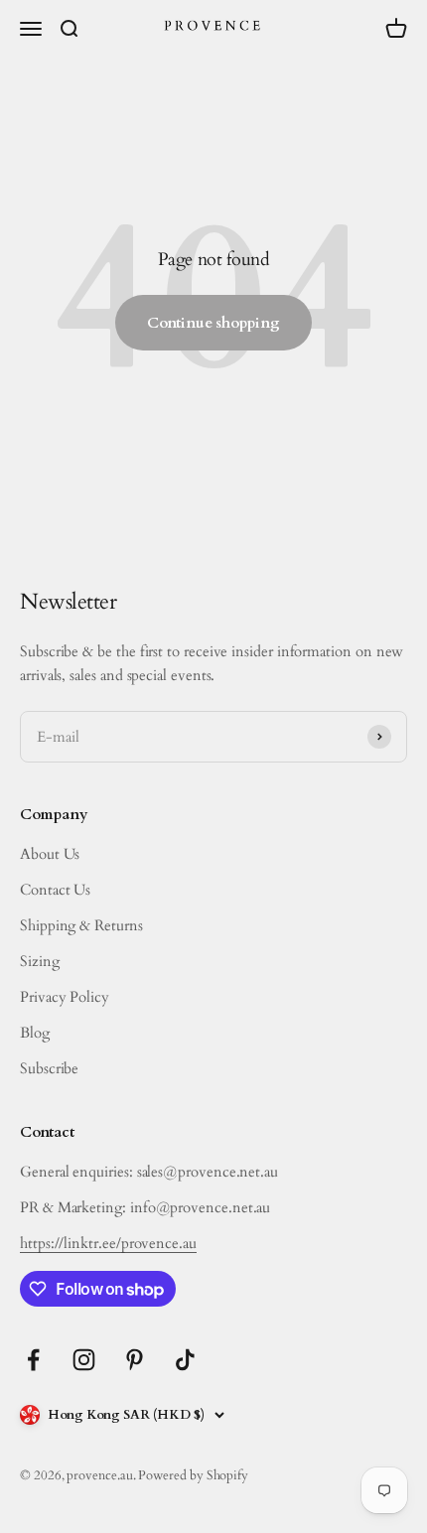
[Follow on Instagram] (84, 1359)
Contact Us (55, 890)
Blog (35, 1033)
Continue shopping (213, 323)
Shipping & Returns (81, 925)
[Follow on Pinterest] (134, 1359)
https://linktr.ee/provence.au (108, 1243)
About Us (49, 854)
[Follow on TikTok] (185, 1359)
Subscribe (49, 1068)
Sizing (40, 961)
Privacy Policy (64, 997)
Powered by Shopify (193, 1475)
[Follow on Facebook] (33, 1359)
